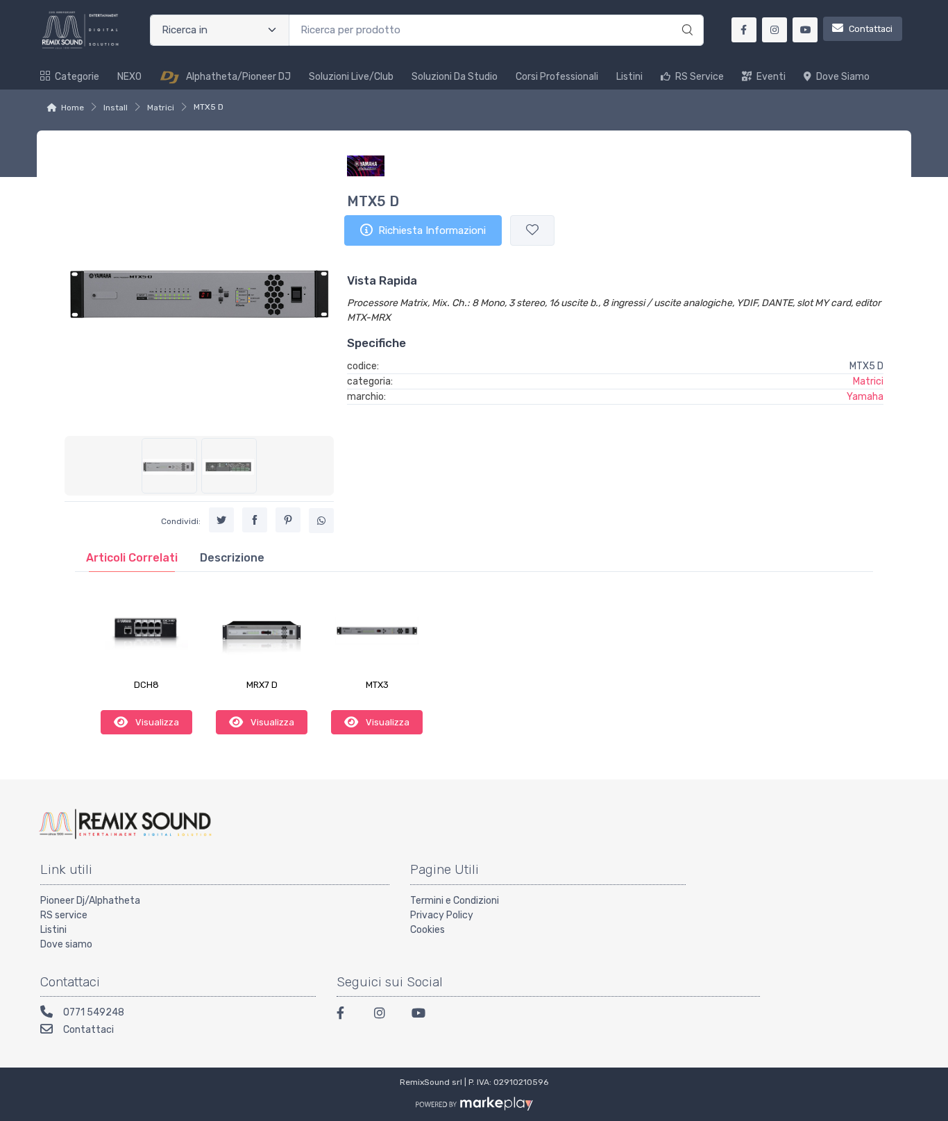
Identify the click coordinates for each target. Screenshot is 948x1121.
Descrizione (232, 557)
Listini (629, 77)
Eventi (771, 77)
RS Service (699, 77)
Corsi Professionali (557, 77)
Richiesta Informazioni (432, 230)
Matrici (160, 107)
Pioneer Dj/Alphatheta (90, 901)
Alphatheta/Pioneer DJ (238, 77)
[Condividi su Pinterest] (288, 519)
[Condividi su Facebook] (254, 519)
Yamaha (865, 397)
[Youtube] (422, 1015)
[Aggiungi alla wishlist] (532, 230)
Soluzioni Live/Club (351, 77)
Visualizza (156, 722)
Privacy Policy (441, 915)
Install (115, 107)
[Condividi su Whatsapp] (321, 520)
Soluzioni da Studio (455, 77)
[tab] (132, 557)
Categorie (77, 77)
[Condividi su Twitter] (221, 519)
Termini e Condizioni (454, 901)
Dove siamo (843, 77)
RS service (63, 915)
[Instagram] (384, 1015)
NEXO (129, 77)
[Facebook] (347, 1015)
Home (72, 107)
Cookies (427, 930)
